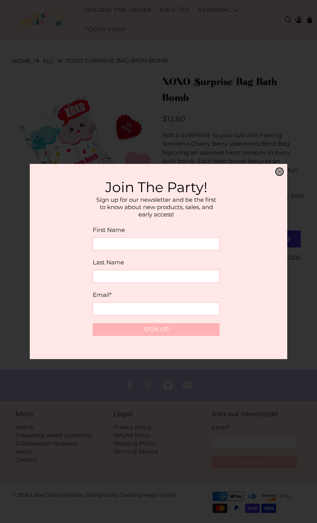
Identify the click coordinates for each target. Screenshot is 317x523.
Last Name (108, 262)
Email (102, 294)
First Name (109, 229)
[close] (279, 171)
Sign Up (156, 329)
